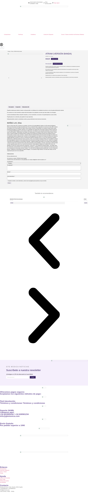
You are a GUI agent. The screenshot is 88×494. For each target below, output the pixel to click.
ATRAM (85, 199)
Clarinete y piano (85, 200)
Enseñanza (33, 34)
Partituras (20, 34)
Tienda (12, 51)
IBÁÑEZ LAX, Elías (49, 56)
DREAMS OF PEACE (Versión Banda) (16, 199)
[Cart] (2, 47)
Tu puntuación (10, 161)
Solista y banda (11, 200)
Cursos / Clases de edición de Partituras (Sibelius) (72, 34)
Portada (9, 51)
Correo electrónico (11, 176)
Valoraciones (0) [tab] (25, 106)
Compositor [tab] (18, 106)
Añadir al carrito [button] (71, 203)
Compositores (7, 34)
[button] (58, 64)
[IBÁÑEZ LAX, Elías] (74, 125)
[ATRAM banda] (25, 78)
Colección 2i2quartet (48, 34)
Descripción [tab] (11, 106)
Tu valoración (10, 165)
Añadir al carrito (54, 58)
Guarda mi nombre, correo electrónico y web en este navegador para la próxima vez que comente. (27, 180)
